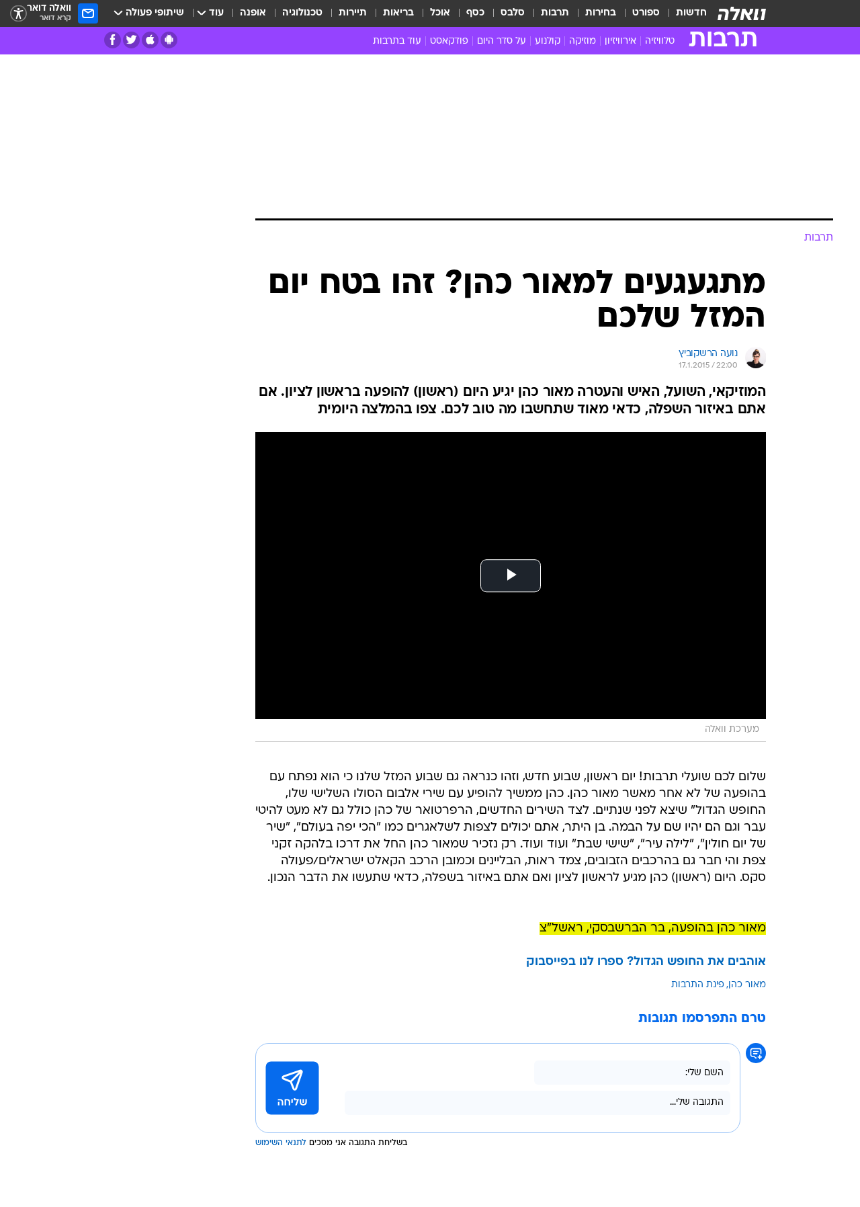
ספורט (646, 13)
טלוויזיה (660, 41)
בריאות (398, 13)
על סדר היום (501, 41)
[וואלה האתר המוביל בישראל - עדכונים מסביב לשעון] (742, 13)
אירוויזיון (620, 41)
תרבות (555, 13)
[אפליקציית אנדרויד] (169, 40)
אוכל (440, 13)
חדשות (691, 13)
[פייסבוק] (112, 40)
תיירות (353, 13)
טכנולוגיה (302, 13)
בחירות (600, 13)
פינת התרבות (697, 985)
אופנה (253, 13)
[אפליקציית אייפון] (150, 40)
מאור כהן (747, 985)
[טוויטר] (131, 40)
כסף (475, 13)
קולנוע (547, 41)
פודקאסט (449, 41)
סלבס (513, 13)
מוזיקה (582, 41)
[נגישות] (18, 13)
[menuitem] (683, 13)
